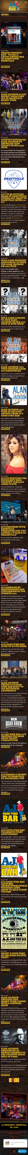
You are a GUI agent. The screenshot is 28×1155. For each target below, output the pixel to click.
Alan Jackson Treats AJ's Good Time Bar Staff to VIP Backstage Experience (12, 686)
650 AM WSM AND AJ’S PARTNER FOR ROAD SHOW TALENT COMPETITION (13, 737)
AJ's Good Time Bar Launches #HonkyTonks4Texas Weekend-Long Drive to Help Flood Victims (14, 886)
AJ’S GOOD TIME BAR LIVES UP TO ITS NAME (14, 645)
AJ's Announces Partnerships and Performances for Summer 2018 (13, 590)
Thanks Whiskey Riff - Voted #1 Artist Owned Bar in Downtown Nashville (12, 56)
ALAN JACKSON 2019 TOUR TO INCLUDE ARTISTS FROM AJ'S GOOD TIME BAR (12, 412)
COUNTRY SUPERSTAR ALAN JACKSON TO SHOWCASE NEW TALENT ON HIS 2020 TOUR (13, 143)
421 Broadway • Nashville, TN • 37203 (14, 1126)
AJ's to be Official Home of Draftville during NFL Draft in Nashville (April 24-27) (14, 198)
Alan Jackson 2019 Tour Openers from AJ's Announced (13, 369)
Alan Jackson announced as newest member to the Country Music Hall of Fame (13, 1052)
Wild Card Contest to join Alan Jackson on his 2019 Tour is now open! (13, 321)
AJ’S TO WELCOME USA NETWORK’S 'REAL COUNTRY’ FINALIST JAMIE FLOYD (14, 481)
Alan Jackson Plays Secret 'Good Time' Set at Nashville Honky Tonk (13, 97)
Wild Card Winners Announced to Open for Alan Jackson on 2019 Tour (13, 263)
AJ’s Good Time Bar (20, 205)
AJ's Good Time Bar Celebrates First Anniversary (13, 832)
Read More (5, 67)
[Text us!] (22, 1152)
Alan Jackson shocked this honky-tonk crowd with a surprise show (13, 1001)
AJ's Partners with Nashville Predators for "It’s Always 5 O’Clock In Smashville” (13, 531)
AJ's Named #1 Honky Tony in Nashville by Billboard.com (14, 776)
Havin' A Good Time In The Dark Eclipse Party (13, 955)
